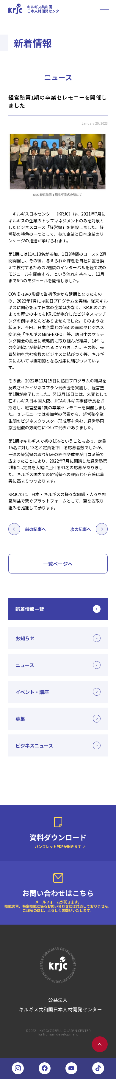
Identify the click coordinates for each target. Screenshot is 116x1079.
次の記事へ (80, 529)
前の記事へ (35, 529)
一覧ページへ (58, 563)
